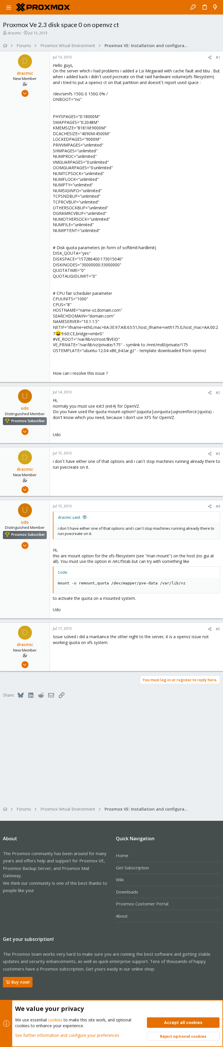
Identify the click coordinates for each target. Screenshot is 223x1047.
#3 (218, 453)
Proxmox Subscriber (28, 420)
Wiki (120, 879)
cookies (55, 1020)
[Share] (210, 57)
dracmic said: (69, 517)
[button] (9, 7)
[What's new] (215, 7)
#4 (218, 506)
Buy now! (20, 982)
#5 (218, 629)
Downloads (127, 892)
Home (122, 855)
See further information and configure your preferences (67, 1035)
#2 (218, 392)
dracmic (14, 32)
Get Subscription (132, 868)
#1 (218, 57)
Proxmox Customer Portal (142, 904)
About (122, 916)
